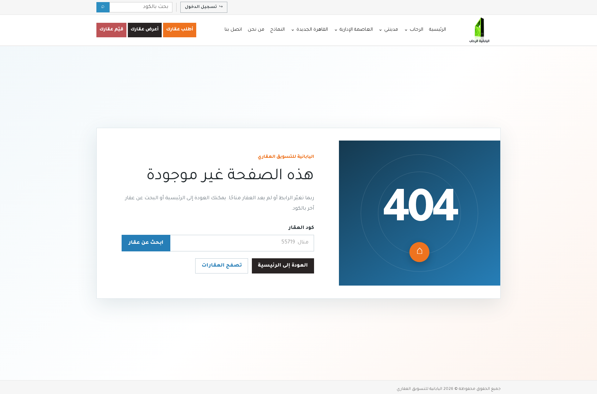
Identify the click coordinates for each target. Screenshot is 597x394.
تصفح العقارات (222, 266)
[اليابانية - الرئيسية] (479, 30)
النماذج (277, 29)
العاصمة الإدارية (353, 29)
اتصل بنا (233, 29)
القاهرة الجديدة (309, 29)
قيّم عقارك (111, 29)
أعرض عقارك (145, 29)
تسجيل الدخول (204, 7)
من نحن (256, 29)
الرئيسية (437, 29)
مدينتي (388, 29)
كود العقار (301, 228)
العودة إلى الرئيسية (283, 266)
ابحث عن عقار (146, 243)
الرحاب (413, 29)
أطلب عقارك (179, 29)
